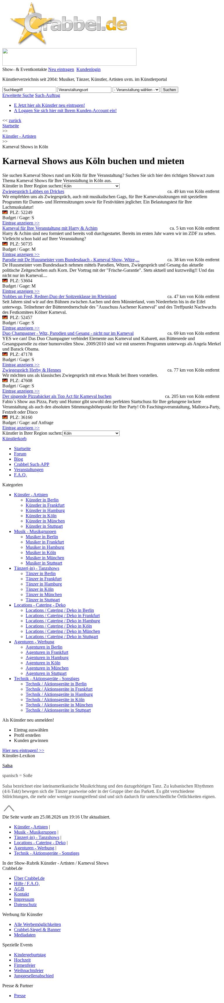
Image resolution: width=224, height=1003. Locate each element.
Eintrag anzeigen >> (21, 222)
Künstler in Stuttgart (44, 526)
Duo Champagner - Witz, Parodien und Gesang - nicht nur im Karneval (68, 333)
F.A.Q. (20, 474)
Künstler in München (45, 520)
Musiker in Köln (41, 552)
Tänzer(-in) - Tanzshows (36, 568)
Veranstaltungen (28, 469)
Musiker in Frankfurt (45, 541)
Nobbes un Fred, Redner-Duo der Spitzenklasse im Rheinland (59, 296)
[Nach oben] (9, 811)
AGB (19, 888)
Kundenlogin (88, 69)
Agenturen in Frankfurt (47, 652)
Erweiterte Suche (18, 95)
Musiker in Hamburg (45, 547)
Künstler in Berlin (42, 499)
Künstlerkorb (14, 438)
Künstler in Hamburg (45, 510)
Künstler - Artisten (31, 494)
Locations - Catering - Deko (40, 605)
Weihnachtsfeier (28, 970)
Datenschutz (25, 904)
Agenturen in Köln (43, 662)
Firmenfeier (24, 965)
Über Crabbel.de (29, 878)
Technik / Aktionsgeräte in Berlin (56, 683)
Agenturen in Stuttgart (46, 673)
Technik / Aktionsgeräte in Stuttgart (58, 710)
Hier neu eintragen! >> (23, 750)
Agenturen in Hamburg (47, 657)
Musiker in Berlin (42, 536)
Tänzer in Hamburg (44, 583)
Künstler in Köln (41, 515)
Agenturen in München (47, 668)
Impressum (24, 899)
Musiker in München (45, 557)
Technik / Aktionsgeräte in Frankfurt (59, 689)
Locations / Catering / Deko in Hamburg (63, 620)
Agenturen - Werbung (34, 641)
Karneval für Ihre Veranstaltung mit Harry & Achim (49, 228)
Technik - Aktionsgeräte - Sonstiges (46, 678)
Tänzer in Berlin (41, 573)
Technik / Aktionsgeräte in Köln (55, 699)
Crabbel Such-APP (31, 464)
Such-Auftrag (47, 95)
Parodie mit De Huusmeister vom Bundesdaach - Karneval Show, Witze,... (70, 259)
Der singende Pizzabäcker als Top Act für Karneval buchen (56, 396)
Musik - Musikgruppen (35, 531)
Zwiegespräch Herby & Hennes (31, 370)
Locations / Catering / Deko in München (63, 631)
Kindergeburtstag (30, 954)
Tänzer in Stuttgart (43, 599)
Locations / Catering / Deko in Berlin (60, 610)
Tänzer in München (44, 594)
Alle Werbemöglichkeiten (37, 924)
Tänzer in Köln (40, 589)
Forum (20, 453)
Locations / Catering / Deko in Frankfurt (63, 615)
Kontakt (21, 893)
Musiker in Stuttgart (44, 562)
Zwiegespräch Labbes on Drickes (33, 191)
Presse (20, 995)
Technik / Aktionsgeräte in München (59, 704)
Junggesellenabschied (34, 975)
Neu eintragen (61, 69)
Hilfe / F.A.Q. (27, 883)
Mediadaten (25, 934)
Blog (18, 459)
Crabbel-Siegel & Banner (37, 929)
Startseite (10, 125)
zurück (15, 120)
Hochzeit (22, 959)
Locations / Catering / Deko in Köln (59, 626)
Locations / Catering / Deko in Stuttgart (62, 636)
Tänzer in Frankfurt (44, 578)
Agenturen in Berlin (44, 647)
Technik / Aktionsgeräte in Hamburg (59, 694)
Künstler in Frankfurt (45, 505)
